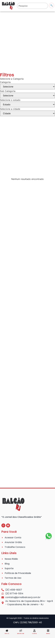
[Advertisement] (27, 42)
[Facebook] (8, 525)
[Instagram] (3, 525)
